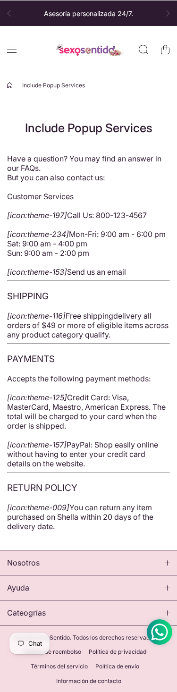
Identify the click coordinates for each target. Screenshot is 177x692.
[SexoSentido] (88, 49)
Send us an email (96, 272)
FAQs (30, 168)
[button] (12, 13)
